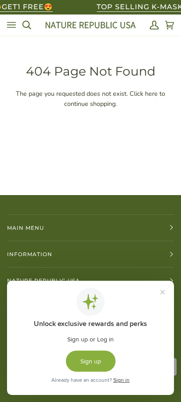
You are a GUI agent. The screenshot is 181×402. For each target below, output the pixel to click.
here (151, 93)
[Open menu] (11, 25)
